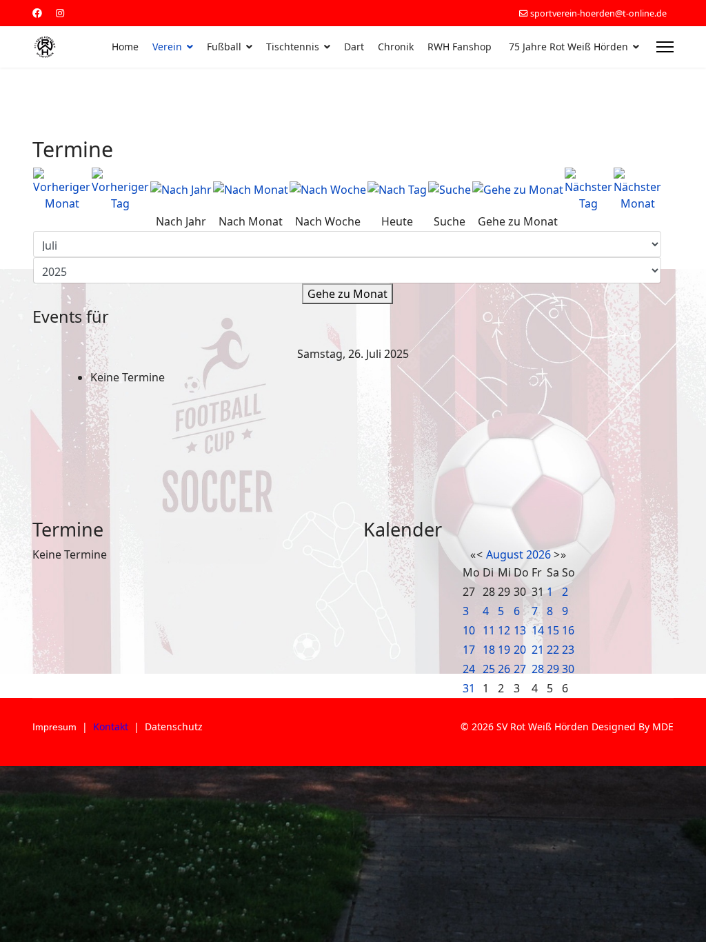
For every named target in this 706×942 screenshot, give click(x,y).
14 (538, 630)
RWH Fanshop (459, 46)
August (504, 554)
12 (504, 630)
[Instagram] (60, 12)
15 (553, 630)
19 (504, 649)
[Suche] (449, 189)
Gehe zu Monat (347, 293)
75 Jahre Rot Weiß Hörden (568, 46)
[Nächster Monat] (637, 190)
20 (520, 649)
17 (469, 649)
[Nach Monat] (250, 189)
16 (568, 630)
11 (489, 630)
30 (568, 669)
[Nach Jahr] (181, 189)
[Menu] (665, 47)
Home (125, 46)
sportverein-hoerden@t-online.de (598, 13)
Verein (167, 46)
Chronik (396, 46)
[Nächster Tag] (588, 190)
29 (553, 669)
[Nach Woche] (328, 189)
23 (568, 649)
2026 (538, 554)
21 (538, 649)
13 (520, 630)
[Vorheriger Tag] (120, 190)
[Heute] (397, 189)
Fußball (224, 46)
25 (489, 669)
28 (538, 669)
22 (553, 649)
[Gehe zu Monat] (517, 189)
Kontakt (110, 726)
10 (469, 630)
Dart (354, 46)
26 (504, 669)
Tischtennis (292, 46)
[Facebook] (37, 12)
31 (469, 688)
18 (489, 649)
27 (520, 669)
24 (469, 669)
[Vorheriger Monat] (61, 190)
